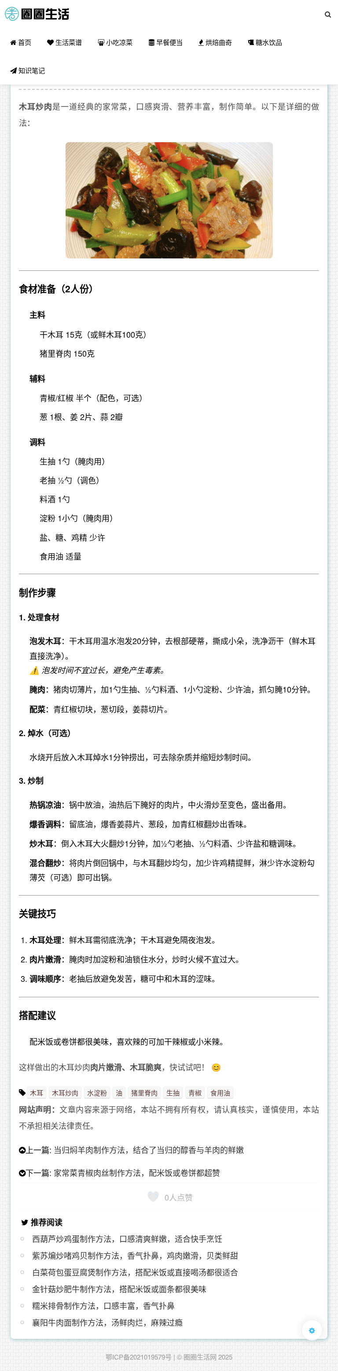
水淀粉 (97, 1092)
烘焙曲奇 (218, 42)
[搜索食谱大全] (328, 14)
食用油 (220, 1092)
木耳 (36, 1092)
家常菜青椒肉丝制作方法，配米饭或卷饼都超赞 (137, 1172)
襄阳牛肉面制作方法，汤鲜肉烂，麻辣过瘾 (107, 1322)
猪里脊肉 (144, 1092)
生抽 (173, 1092)
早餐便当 (168, 42)
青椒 (195, 1092)
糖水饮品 (268, 42)
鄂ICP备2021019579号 (139, 1356)
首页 (23, 42)
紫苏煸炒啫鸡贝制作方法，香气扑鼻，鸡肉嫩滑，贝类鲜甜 (135, 1255)
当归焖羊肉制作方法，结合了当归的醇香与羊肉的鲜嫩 (149, 1149)
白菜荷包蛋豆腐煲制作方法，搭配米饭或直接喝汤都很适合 (135, 1272)
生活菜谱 (68, 42)
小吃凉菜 (118, 42)
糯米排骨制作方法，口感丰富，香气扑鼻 (103, 1305)
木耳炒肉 (65, 1092)
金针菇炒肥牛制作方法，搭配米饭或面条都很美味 (119, 1288)
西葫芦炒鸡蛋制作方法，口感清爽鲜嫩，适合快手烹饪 (127, 1238)
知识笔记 (31, 70)
